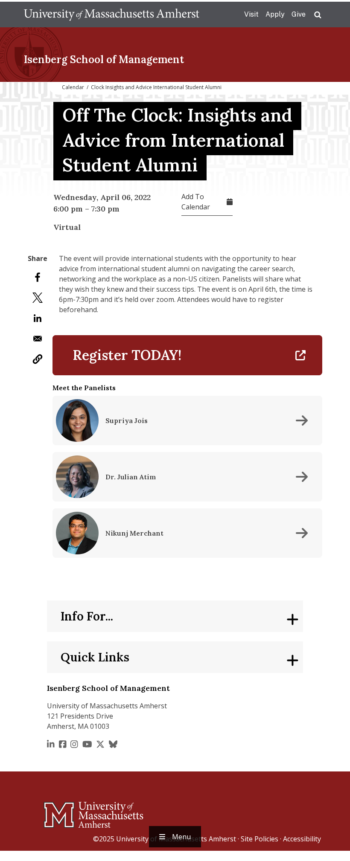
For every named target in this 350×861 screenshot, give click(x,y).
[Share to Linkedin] (37, 318)
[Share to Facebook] (37, 277)
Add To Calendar (195, 202)
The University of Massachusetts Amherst (111, 14)
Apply (275, 14)
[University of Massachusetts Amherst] (60, 811)
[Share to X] (37, 297)
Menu (181, 836)
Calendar (73, 87)
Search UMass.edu (317, 15)
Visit (251, 14)
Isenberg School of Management (104, 59)
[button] (37, 359)
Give (299, 14)
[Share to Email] (37, 338)
